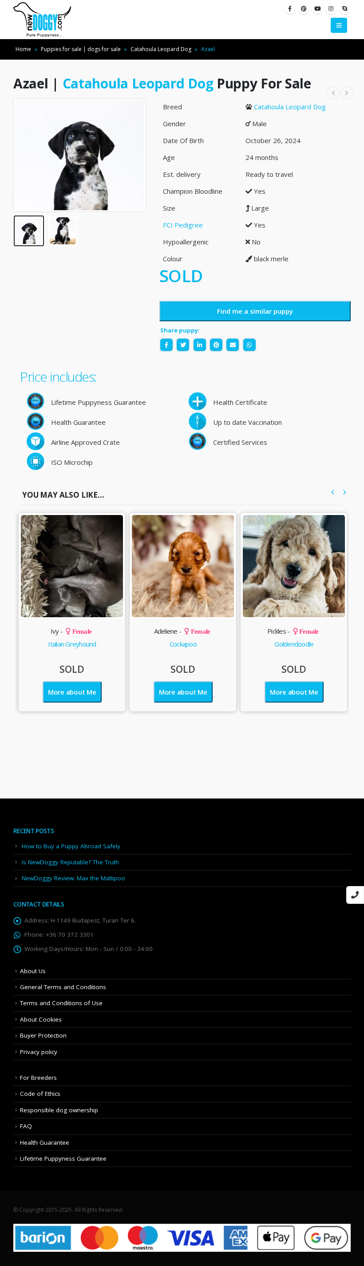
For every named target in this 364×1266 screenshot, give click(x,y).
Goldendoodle (182, 643)
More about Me (72, 691)
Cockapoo (72, 643)
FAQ (26, 1126)
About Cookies (41, 1019)
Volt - (293, 631)
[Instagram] (330, 8)
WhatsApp (249, 345)
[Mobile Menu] (339, 25)
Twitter (183, 345)
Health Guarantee (44, 1142)
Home (23, 49)
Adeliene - (71, 631)
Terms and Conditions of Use (61, 1003)
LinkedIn (200, 345)
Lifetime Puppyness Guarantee (63, 1158)
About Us (33, 971)
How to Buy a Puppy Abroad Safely (71, 846)
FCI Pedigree (183, 224)
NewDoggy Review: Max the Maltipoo (73, 878)
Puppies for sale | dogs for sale (81, 49)
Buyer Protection (43, 1035)
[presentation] (24, 155)
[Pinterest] (303, 8)
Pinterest (216, 345)
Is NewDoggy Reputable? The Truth (70, 862)
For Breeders (38, 1078)
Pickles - (182, 631)
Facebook (166, 345)
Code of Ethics (40, 1094)
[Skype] (344, 8)
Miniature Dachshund (294, 643)
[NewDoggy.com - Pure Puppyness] (42, 19)
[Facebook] (289, 8)
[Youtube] (317, 8)
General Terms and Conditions (63, 987)
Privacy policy (38, 1052)
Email (233, 345)
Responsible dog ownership (59, 1110)
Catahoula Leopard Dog (161, 49)
